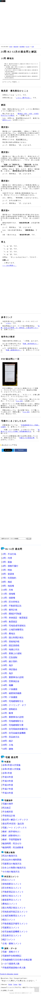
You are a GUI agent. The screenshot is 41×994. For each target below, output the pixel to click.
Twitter (15, 984)
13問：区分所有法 (10, 602)
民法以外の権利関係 (11, 860)
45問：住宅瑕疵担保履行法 (15, 729)
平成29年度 (7, 781)
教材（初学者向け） (11, 831)
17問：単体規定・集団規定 (15, 617)
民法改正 (6, 808)
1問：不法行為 (9, 554)
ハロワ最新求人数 (11, 963)
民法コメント (8, 880)
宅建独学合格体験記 (11, 956)
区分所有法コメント (12, 888)
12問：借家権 (8, 598)
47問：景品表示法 (10, 737)
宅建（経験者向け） (13, 350)
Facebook (20, 450)
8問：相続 (7, 582)
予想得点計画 (8, 815)
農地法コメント (10, 904)
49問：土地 (7, 745)
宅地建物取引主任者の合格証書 (17, 960)
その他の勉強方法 (11, 871)
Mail (20, 984)
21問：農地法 (8, 633)
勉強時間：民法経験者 (12, 847)
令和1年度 (7, 773)
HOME (10, 46)
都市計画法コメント (12, 896)
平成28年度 (7, 785)
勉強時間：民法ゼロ (11, 843)
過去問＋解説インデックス (15, 819)
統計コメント (8, 939)
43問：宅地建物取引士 (12, 721)
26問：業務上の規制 (11, 653)
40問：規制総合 (9, 709)
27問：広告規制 (9, 657)
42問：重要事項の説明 (13, 717)
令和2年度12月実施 (11, 769)
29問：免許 (7, 665)
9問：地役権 (8, 586)
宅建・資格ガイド (11, 952)
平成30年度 (7, 777)
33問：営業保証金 (10, 681)
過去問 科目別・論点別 (13, 823)
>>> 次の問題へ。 (9, 265)
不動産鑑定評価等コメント (15, 923)
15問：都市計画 (9, 610)
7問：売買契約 (9, 578)
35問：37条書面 (9, 689)
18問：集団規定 (9, 621)
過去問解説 (22, 46)
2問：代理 (7, 558)
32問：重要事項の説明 (13, 677)
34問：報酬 (7, 685)
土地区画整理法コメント (14, 915)
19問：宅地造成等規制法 (14, 625)
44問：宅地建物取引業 (12, 725)
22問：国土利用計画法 (12, 637)
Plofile (10, 984)
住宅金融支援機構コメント (15, 931)
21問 (33, 46)
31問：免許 (7, 673)
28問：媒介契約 (9, 661)
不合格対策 (7, 812)
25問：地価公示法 (10, 649)
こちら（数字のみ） (23, 98)
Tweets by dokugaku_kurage (9, 974)
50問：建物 (7, 749)
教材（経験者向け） (11, 835)
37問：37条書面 (9, 697)
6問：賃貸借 (8, 574)
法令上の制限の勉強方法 (14, 867)
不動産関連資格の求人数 (14, 967)
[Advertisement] (20, 22)
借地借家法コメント (12, 884)
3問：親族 (7, 562)
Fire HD (19, 401)
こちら (8, 323)
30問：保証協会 (9, 669)
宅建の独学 (15, 46)
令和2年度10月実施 (11, 765)
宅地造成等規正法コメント (15, 912)
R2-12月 (27, 46)
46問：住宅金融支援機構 (14, 733)
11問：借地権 (8, 594)
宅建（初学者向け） (30, 343)
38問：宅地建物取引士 (12, 701)
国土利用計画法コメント (14, 908)
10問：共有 (7, 590)
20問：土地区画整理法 (12, 629)
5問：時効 (7, 570)
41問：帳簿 (7, 713)
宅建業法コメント (11, 927)
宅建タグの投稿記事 (27, 438)
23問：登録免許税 (10, 641)
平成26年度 (7, 793)
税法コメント (8, 919)
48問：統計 (7, 741)
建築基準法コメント (12, 900)
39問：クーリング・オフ (14, 705)
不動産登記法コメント (13, 892)
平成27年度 (7, 789)
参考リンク (6, 120)
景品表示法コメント (12, 935)
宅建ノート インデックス (14, 827)
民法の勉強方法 (9, 856)
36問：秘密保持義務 (11, 693)
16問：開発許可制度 (11, 614)
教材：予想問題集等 (11, 839)
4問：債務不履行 (10, 566)
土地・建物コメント (12, 943)
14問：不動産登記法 (11, 606)
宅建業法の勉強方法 (11, 863)
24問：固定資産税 (10, 645)
